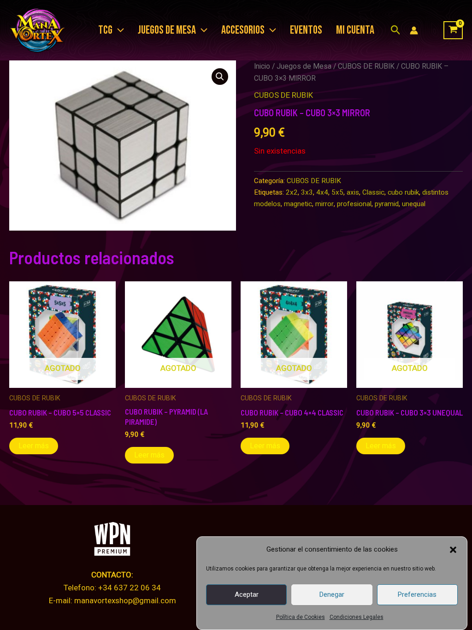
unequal (413, 204)
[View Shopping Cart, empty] (453, 30)
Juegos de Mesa (304, 66)
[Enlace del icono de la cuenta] (414, 30)
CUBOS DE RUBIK (366, 66)
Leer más (33, 445)
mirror (324, 204)
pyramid (387, 204)
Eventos (306, 30)
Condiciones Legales (357, 617)
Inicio (262, 66)
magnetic (298, 204)
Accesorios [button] (243, 30)
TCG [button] (105, 30)
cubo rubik (403, 192)
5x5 (337, 192)
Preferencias (417, 594)
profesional (354, 204)
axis (353, 192)
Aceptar (247, 594)
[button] (453, 549)
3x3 (307, 192)
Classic (373, 192)
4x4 (322, 192)
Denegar (331, 594)
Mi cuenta (355, 30)
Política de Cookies (300, 617)
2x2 (292, 192)
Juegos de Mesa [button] (167, 30)
